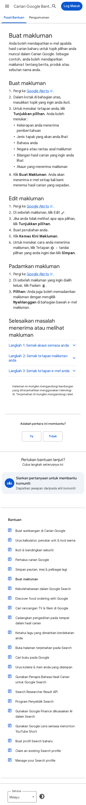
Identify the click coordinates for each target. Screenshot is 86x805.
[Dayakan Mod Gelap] (42, 796)
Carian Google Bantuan (33, 6)
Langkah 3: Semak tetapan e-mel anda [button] (39, 371)
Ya (31, 436)
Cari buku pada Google (32, 658)
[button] (7, 6)
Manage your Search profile (35, 761)
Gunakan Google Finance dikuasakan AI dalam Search (43, 714)
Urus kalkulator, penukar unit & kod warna (45, 540)
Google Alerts (38, 91)
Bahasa (16, 791)
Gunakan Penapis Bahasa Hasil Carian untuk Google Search (42, 679)
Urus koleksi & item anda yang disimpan (43, 667)
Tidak (53, 436)
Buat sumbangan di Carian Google (40, 531)
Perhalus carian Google (32, 560)
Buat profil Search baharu (34, 741)
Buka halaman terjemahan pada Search (43, 648)
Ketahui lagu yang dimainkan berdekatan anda (44, 635)
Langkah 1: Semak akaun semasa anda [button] (39, 345)
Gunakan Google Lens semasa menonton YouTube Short (45, 728)
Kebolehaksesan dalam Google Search (43, 589)
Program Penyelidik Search (34, 702)
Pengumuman (39, 17)
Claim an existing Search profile (38, 751)
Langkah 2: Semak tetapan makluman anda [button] (38, 358)
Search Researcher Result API (36, 692)
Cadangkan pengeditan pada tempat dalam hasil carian (42, 620)
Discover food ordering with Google (41, 599)
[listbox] (22, 797)
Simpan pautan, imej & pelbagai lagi (41, 570)
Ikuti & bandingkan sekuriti (34, 550)
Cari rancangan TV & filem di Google (41, 608)
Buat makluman (26, 579)
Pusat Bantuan (14, 17)
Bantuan (14, 520)
